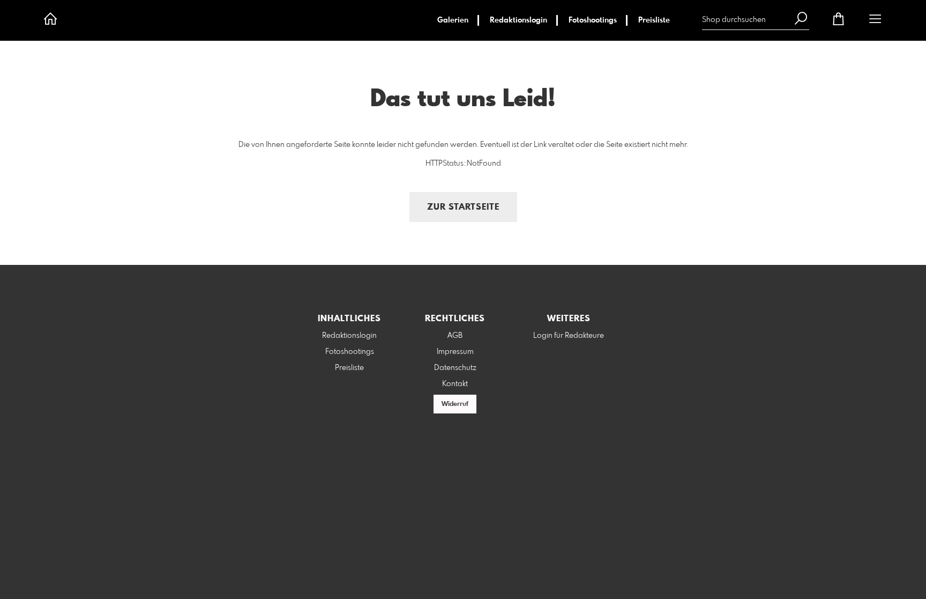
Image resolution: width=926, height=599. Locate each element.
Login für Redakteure (568, 335)
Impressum (455, 352)
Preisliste (654, 20)
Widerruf (455, 404)
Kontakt (455, 384)
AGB (454, 335)
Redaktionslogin (518, 20)
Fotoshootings (593, 20)
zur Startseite (463, 207)
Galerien (452, 20)
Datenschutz (455, 368)
